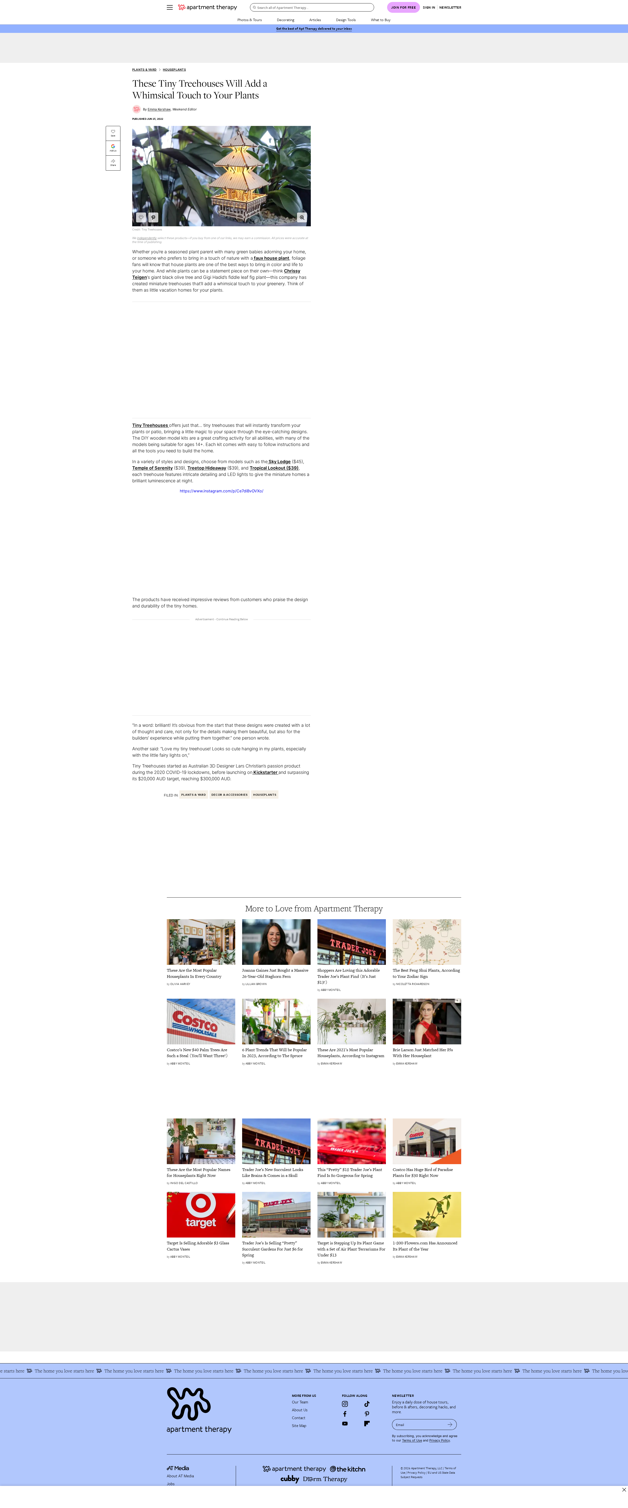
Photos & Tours (249, 19)
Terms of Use (412, 1440)
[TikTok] (367, 1404)
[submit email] (450, 1424)
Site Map (299, 1425)
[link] (201, 973)
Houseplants (174, 69)
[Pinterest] (367, 1414)
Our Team (300, 1402)
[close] (624, 1490)
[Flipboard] (367, 1424)
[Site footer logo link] (226, 1408)
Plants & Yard (144, 69)
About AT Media (180, 1476)
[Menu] (170, 7)
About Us (300, 1410)
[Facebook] (345, 1414)
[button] (302, 217)
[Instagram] (345, 1404)
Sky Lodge (279, 461)
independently (147, 238)
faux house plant (271, 258)
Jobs (171, 1484)
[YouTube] (345, 1424)
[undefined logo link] (207, 7)
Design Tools (346, 19)
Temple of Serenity (152, 468)
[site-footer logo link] (178, 1468)
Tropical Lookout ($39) (274, 468)
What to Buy (381, 19)
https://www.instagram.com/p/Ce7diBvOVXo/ (221, 490)
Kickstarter (265, 772)
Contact (298, 1418)
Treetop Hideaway (206, 468)
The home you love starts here (87, 1371)
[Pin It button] (153, 217)
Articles (315, 19)
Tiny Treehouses (150, 425)
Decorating (285, 19)
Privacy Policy (439, 1440)
